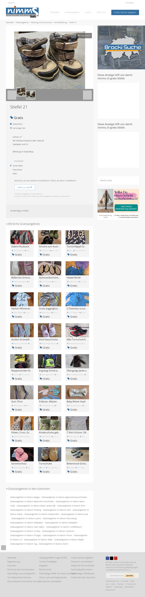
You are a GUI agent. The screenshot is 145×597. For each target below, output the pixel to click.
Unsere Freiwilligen (48, 561)
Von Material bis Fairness (19, 577)
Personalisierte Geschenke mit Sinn (24, 581)
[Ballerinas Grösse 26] (22, 268)
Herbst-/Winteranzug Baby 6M (27, 308)
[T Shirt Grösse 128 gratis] (77, 423)
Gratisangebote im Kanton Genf (57, 510)
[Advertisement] (121, 100)
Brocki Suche (106, 180)
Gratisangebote (72, 12)
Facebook (107, 558)
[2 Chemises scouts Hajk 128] (77, 299)
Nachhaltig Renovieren (81, 569)
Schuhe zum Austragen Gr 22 (54, 246)
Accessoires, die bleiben (50, 581)
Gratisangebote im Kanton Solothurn (58, 531)
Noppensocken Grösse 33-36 (26, 370)
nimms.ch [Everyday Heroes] (124, 562)
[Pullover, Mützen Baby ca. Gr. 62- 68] (49, 392)
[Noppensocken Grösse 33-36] (22, 361)
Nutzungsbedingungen (128, 567)
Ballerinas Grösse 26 (22, 277)
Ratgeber (43, 565)
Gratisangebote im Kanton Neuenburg (59, 518)
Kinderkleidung (60, 22)
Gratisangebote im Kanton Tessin (57, 535)
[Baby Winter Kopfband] (77, 392)
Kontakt (124, 581)
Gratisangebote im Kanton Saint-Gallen (27, 526)
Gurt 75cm (17, 401)
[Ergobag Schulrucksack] (49, 361)
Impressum (110, 590)
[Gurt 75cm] (22, 392)
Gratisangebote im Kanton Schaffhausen (64, 526)
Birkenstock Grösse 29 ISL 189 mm (85, 463)
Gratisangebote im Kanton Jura (74, 514)
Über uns (101, 12)
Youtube (115, 558)
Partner (121, 584)
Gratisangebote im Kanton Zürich (53, 543)
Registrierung (13, 561)
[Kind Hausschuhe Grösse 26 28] (49, 330)
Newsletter (129, 587)
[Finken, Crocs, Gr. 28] (22, 423)
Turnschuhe (45, 463)
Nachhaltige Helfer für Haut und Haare (57, 573)
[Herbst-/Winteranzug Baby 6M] (22, 299)
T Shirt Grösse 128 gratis (80, 432)
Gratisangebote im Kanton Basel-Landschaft (36, 505)
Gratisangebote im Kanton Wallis (38, 539)
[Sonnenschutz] (22, 454)
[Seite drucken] (47, 28)
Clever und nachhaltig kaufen (53, 577)
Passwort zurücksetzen (82, 561)
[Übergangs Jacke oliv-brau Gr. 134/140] (77, 361)
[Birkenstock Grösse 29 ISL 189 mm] (77, 454)
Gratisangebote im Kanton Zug (23, 543)
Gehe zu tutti (23, 187)
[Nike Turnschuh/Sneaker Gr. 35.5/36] (77, 330)
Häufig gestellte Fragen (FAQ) (53, 557)
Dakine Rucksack (20, 246)
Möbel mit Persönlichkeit (82, 565)
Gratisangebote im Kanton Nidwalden (26, 522)
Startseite (54, 12)
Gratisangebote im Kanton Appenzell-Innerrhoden (32, 501)
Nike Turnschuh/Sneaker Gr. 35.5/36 (86, 339)
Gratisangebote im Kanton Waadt (69, 539)
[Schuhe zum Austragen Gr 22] (49, 237)
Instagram (119, 558)
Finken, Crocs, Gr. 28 (22, 432)
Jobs (113, 584)
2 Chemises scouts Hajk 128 (81, 308)
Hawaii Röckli (74, 277)
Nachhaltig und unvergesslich (21, 573)
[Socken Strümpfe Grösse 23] (22, 330)
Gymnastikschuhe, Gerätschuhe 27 (57, 277)
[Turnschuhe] (49, 454)
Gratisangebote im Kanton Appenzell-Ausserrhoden (64, 497)
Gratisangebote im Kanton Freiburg (25, 510)
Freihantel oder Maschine (83, 577)
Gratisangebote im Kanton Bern (71, 505)
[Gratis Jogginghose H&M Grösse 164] (49, 299)
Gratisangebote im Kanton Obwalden (61, 522)
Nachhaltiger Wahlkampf (82, 573)
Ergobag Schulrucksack (51, 370)
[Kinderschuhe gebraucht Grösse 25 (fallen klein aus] (49, 423)
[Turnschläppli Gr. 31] (77, 237)
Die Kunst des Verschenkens (20, 569)
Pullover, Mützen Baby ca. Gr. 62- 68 (58, 401)
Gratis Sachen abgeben (125, 12)
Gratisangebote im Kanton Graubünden (41, 514)
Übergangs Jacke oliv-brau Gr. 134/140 (87, 370)
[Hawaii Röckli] (77, 268)
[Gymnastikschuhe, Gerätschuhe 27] (49, 268)
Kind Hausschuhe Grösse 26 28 (55, 339)
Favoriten (11, 565)
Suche (88, 12)
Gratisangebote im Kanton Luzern (26, 518)
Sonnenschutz (18, 463)
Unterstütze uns (112, 581)
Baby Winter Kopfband (79, 401)
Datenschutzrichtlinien (119, 570)
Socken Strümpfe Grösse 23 (26, 339)
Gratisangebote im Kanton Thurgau (25, 535)
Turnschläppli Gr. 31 (77, 246)
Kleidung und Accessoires (41, 22)
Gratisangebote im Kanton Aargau (25, 497)
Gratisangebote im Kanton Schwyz (25, 531)
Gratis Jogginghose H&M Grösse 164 (58, 308)
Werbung (118, 587)
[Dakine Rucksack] (22, 237)
